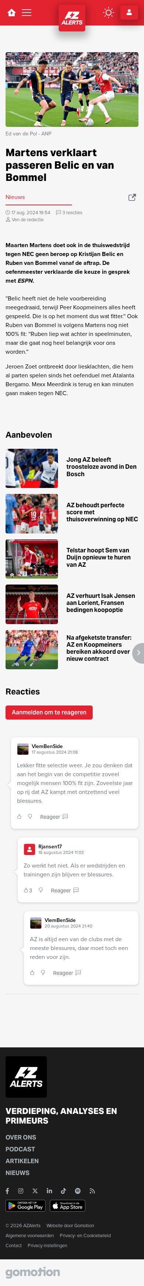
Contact (14, 1245)
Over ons (21, 1137)
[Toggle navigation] (26, 12)
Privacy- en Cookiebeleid (85, 1235)
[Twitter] (35, 1191)
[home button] (11, 12)
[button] (82, 749)
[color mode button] (108, 12)
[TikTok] (63, 1191)
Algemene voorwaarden (30, 1235)
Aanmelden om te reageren (49, 712)
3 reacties (72, 212)
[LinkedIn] (49, 1191)
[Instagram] (20, 1191)
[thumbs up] (21, 817)
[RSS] (92, 1191)
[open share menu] (132, 197)
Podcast (20, 1149)
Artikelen (22, 1161)
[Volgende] (138, 653)
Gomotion (84, 1225)
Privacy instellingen (47, 1245)
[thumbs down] (31, 817)
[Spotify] (78, 1191)
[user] (23, 749)
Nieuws (18, 1173)
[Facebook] (7, 1191)
